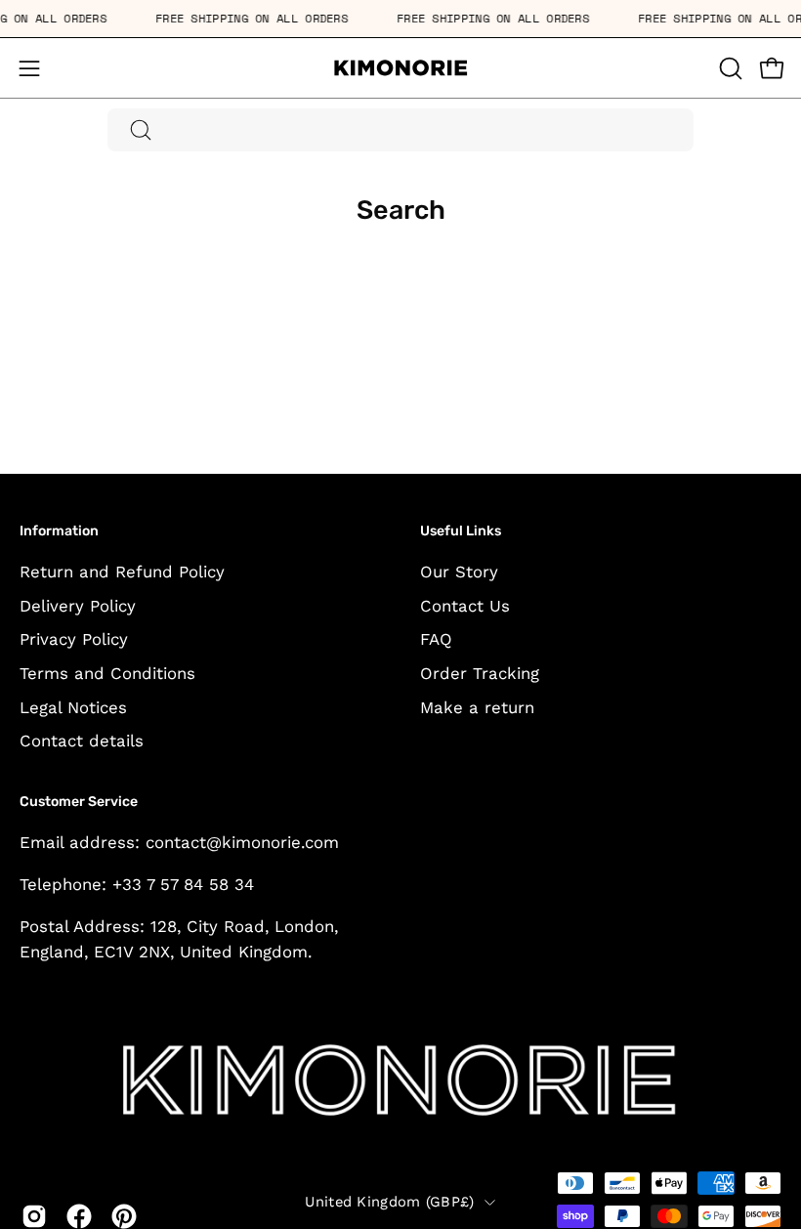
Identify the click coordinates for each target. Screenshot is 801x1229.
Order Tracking (479, 673)
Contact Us (465, 605)
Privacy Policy (74, 639)
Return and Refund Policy (122, 571)
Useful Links (460, 531)
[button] (728, 68)
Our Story (459, 571)
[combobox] (400, 129)
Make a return (477, 707)
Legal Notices (73, 707)
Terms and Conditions (107, 673)
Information (59, 531)
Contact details (82, 740)
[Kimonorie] (400, 68)
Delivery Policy (78, 605)
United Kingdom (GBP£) (389, 1201)
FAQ (436, 639)
